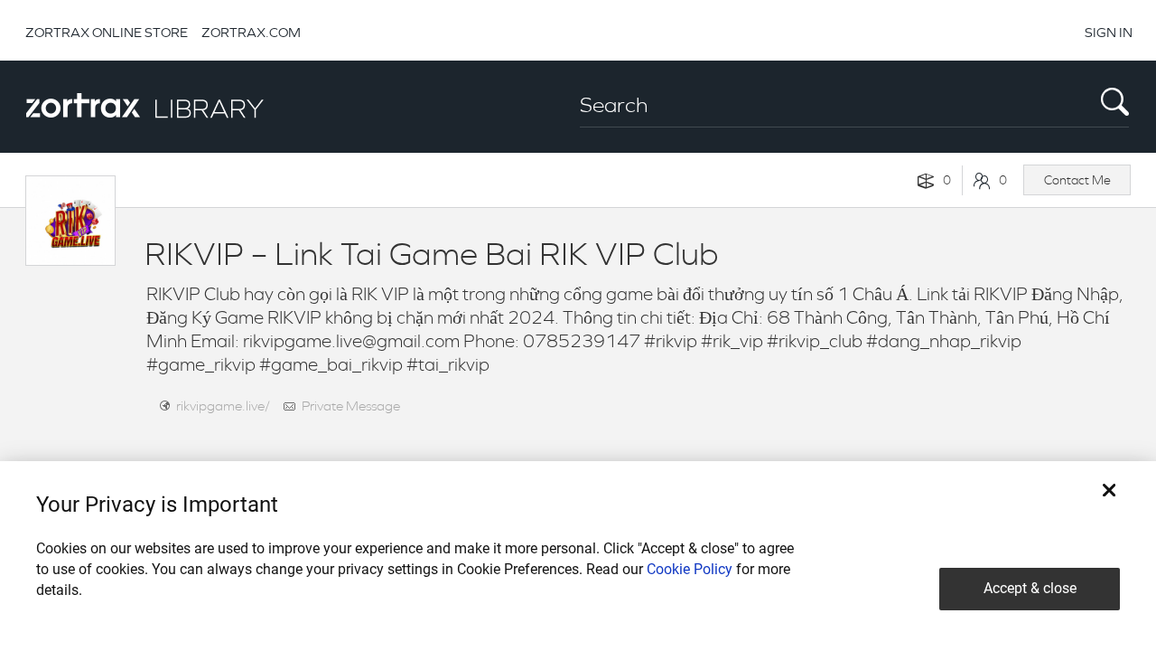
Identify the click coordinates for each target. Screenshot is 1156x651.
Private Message (351, 405)
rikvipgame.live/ (223, 405)
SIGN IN (1109, 32)
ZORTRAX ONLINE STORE (106, 32)
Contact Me (1077, 180)
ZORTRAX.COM (251, 32)
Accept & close (1030, 588)
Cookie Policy (689, 569)
